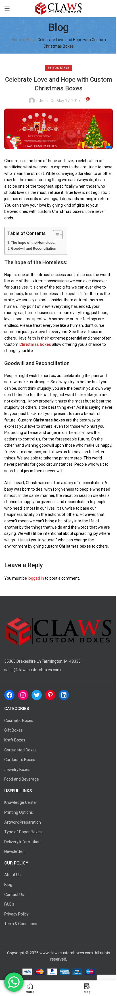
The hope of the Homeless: (33, 242)
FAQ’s (9, 904)
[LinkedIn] (64, 695)
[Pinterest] (50, 695)
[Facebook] (9, 695)
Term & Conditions (20, 923)
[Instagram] (23, 695)
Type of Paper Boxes (23, 832)
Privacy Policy (16, 914)
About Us (12, 874)
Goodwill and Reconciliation (33, 248)
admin (42, 100)
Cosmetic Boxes (18, 720)
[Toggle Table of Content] (55, 235)
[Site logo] (58, 8)
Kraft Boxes (14, 740)
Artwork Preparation (22, 822)
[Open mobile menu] (7, 8)
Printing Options (18, 812)
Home (16, 39)
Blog (30, 39)
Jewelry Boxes (17, 769)
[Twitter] (37, 695)
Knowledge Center (20, 802)
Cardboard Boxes (19, 759)
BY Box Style (58, 68)
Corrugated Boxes (20, 750)
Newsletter (14, 851)
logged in (36, 578)
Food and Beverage (21, 779)
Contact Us (14, 894)
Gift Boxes (13, 730)
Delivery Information (22, 842)
